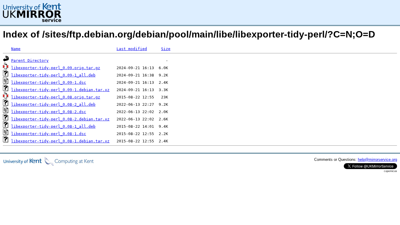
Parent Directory (30, 60)
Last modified (132, 49)
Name (15, 49)
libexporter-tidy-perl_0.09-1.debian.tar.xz (60, 90)
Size (165, 49)
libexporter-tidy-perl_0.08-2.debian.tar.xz (60, 119)
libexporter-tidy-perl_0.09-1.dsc (48, 82)
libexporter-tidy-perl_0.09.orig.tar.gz (55, 68)
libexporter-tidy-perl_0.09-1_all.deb (53, 75)
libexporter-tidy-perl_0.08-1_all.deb (53, 126)
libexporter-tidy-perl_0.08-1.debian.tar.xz (60, 141)
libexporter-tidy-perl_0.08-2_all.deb (53, 104)
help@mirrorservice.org (377, 159)
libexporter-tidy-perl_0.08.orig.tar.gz (55, 97)
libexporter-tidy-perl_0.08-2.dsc (48, 112)
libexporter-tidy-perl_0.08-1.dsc (48, 134)
